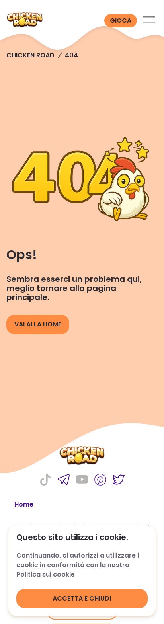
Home (23, 504)
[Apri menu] (149, 20)
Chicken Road (30, 55)
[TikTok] (45, 480)
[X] (119, 480)
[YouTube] (82, 480)
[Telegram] (64, 480)
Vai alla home (37, 324)
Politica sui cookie (45, 574)
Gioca (120, 20)
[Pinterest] (100, 480)
